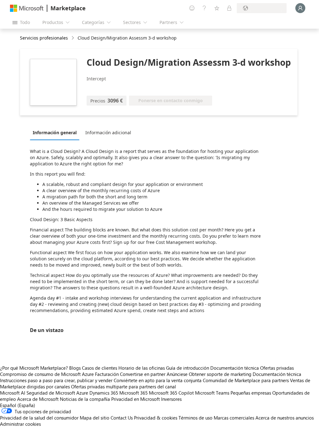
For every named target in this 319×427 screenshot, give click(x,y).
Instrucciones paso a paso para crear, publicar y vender (56, 380)
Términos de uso (195, 418)
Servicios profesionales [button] (44, 38)
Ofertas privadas (277, 368)
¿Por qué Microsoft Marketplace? (34, 368)
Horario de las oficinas (141, 368)
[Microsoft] (27, 8)
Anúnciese (177, 374)
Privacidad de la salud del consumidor (39, 418)
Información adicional (108, 132)
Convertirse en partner (142, 374)
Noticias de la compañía (85, 399)
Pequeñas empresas (251, 393)
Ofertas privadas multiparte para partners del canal (123, 386)
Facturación (107, 374)
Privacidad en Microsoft (135, 399)
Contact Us (122, 418)
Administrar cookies (20, 424)
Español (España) (17, 405)
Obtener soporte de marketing (220, 374)
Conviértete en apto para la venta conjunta (158, 380)
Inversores (171, 399)
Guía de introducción (187, 368)
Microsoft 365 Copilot (171, 393)
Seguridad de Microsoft (50, 393)
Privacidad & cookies (155, 418)
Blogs (75, 368)
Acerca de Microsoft (38, 399)
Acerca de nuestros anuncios (284, 418)
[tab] (56, 132)
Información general (55, 132)
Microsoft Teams (212, 393)
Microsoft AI (12, 393)
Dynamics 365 (103, 393)
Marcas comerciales (234, 418)
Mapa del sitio (94, 418)
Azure (82, 393)
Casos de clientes (99, 368)
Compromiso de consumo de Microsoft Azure (47, 374)
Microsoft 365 (133, 393)
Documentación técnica (234, 368)
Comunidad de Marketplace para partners (246, 380)
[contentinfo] (73, 38)
